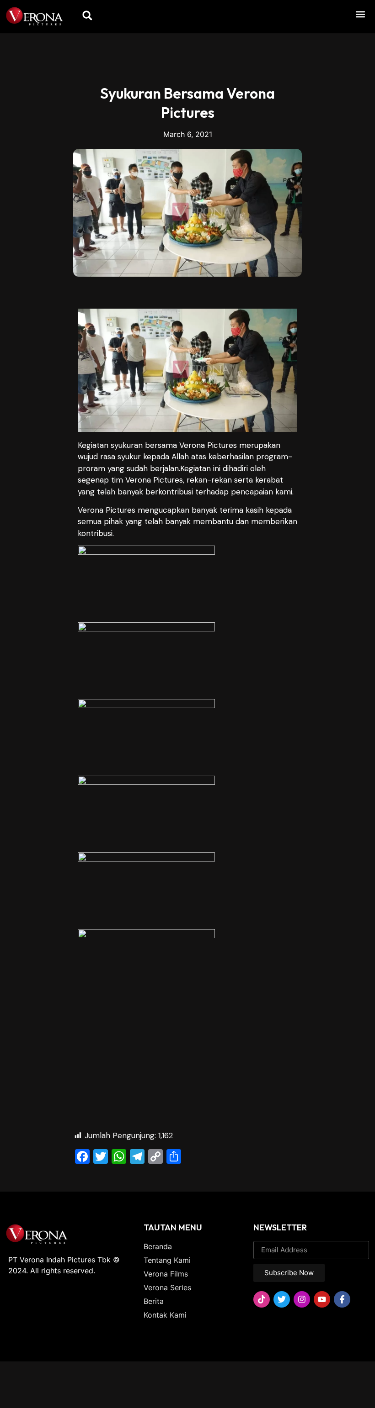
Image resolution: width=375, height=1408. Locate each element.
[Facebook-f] (342, 1299)
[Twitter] (281, 1299)
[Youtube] (322, 1299)
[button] (360, 13)
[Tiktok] (261, 1299)
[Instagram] (302, 1299)
